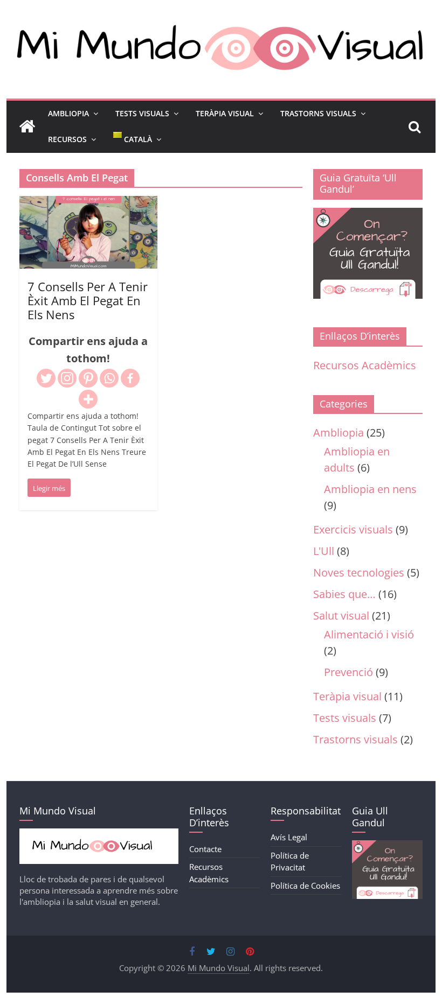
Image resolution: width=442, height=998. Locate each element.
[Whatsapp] (109, 378)
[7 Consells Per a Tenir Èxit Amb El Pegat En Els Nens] (88, 204)
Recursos (67, 139)
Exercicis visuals (353, 529)
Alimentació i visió (369, 634)
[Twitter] (46, 378)
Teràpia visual (347, 696)
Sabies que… (344, 594)
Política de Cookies (305, 885)
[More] (88, 399)
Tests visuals (344, 718)
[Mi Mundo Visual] (27, 126)
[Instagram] (67, 378)
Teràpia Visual (225, 113)
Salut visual (341, 615)
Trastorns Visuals (318, 113)
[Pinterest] (88, 378)
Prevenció (348, 672)
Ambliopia (68, 113)
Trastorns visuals (355, 739)
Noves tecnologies (358, 572)
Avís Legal (289, 837)
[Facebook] (130, 378)
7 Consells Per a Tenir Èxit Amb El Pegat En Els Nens (87, 300)
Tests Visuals (142, 113)
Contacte (205, 849)
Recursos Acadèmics (364, 365)
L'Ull (323, 551)
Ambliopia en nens (370, 489)
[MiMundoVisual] (98, 833)
